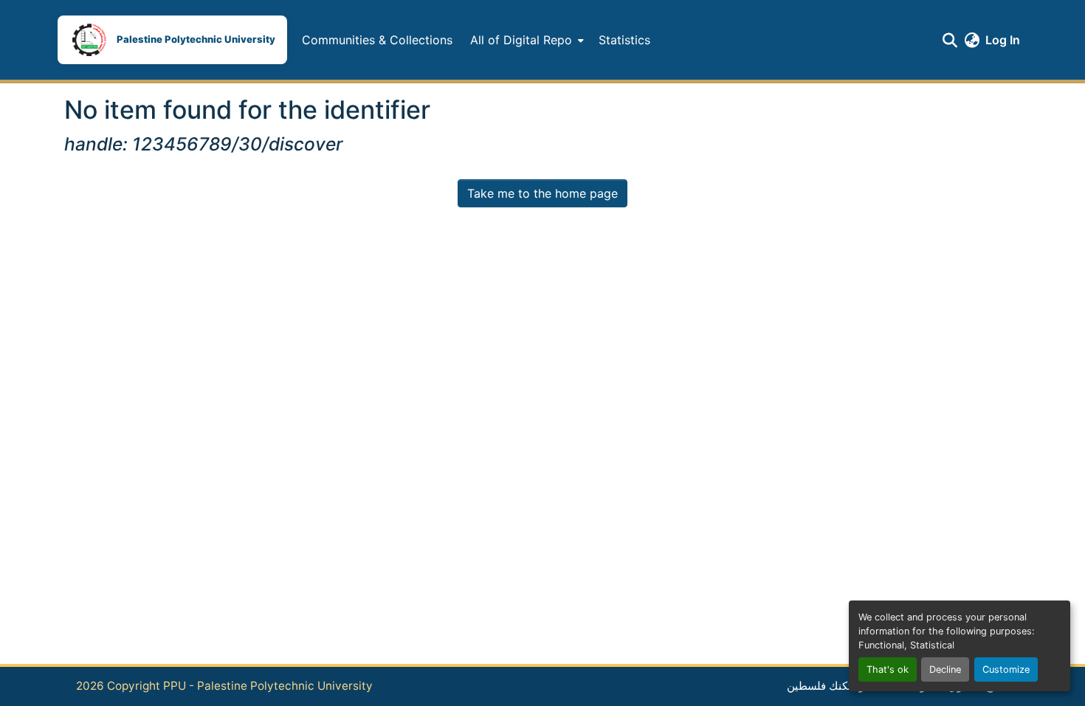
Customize (1006, 669)
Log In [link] (1002, 39)
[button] (172, 39)
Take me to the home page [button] (542, 193)
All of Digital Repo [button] (521, 39)
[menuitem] (525, 40)
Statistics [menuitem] (624, 39)
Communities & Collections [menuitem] (377, 39)
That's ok (888, 669)
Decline (945, 669)
